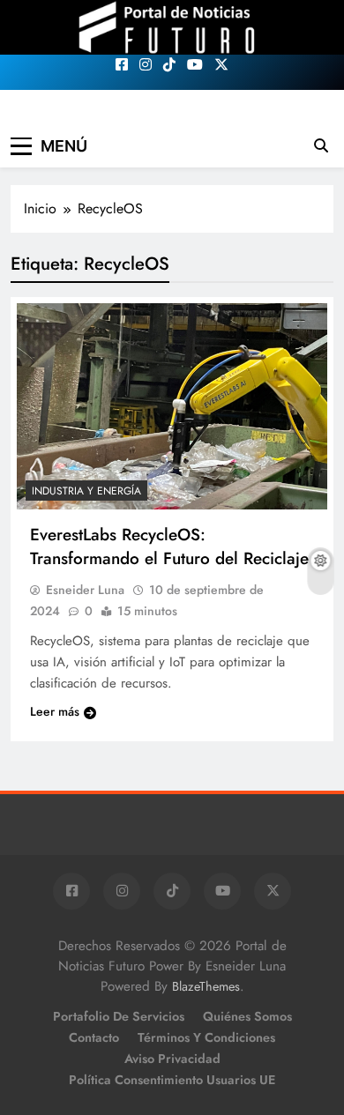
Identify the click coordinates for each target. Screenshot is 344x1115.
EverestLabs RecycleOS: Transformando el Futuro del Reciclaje (169, 546)
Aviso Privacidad (172, 1058)
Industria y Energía (86, 491)
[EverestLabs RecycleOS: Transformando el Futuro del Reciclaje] (172, 406)
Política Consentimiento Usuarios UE (172, 1080)
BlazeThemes (206, 986)
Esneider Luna (85, 589)
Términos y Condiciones (206, 1037)
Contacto (94, 1037)
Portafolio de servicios (118, 1016)
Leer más (54, 711)
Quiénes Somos (247, 1016)
